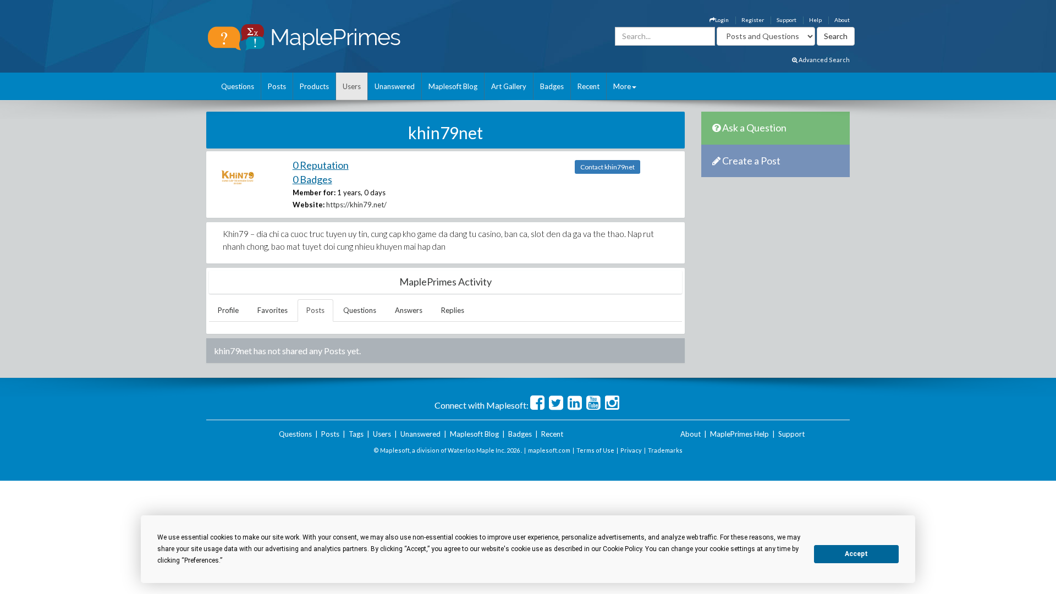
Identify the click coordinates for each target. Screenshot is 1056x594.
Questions (237, 86)
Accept (856, 554)
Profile (228, 310)
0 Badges (312, 179)
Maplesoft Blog (452, 86)
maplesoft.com (549, 450)
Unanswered (395, 86)
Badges (552, 86)
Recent (589, 86)
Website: (308, 204)
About (842, 19)
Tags (356, 434)
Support (786, 19)
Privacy (631, 450)
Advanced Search (824, 59)
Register (752, 19)
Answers (408, 310)
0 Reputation (321, 165)
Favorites (272, 310)
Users (352, 86)
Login (722, 19)
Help (815, 19)
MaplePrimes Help (739, 434)
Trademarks (665, 450)
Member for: (314, 192)
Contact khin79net (607, 167)
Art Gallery (508, 86)
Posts (277, 86)
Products (314, 86)
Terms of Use (595, 450)
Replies (452, 310)
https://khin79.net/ (356, 204)
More (622, 86)
